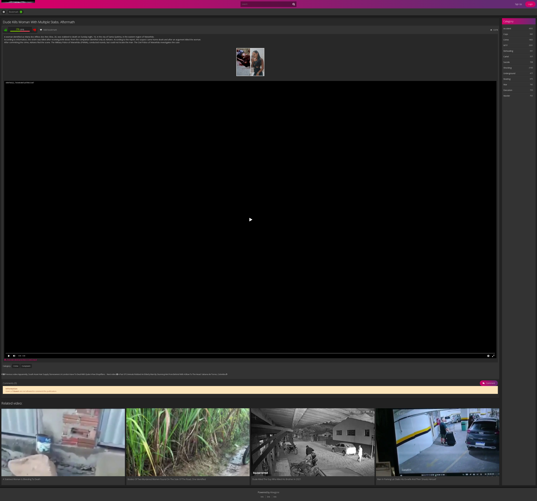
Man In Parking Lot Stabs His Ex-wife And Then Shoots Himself (406, 479)
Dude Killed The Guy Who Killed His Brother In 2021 (276, 479)
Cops (505, 34)
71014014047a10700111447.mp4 (21, 359)
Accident (507, 28)
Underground (509, 73)
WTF (505, 45)
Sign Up (518, 4)
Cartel (506, 56)
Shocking (507, 67)
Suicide (506, 62)
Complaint (26, 366)
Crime (15, 366)
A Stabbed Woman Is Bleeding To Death (21, 479)
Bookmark (15, 12)
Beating (506, 79)
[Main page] (18, 4)
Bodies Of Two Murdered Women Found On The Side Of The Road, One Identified (167, 479)
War (505, 84)
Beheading (508, 51)
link (262, 496)
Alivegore (274, 492)
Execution (507, 90)
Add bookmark (50, 29)
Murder (506, 95)
